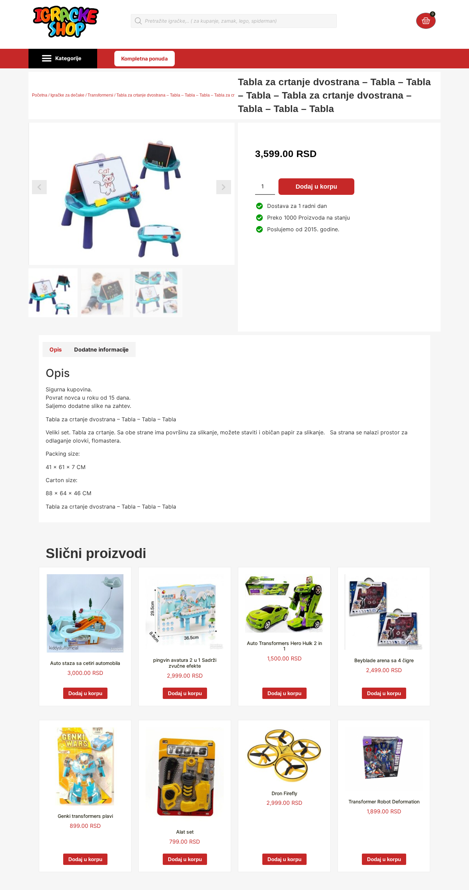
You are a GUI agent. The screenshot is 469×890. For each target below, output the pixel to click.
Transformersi (100, 95)
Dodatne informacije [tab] (101, 349)
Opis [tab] (55, 349)
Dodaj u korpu (316, 186)
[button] (62, 59)
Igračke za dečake (67, 95)
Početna (39, 95)
